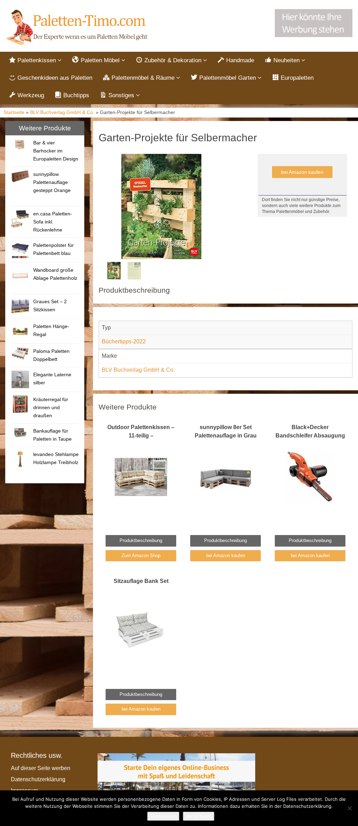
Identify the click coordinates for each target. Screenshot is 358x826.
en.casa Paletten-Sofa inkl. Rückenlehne (52, 222)
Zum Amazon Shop (141, 555)
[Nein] (349, 808)
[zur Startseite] (78, 27)
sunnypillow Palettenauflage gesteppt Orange (52, 182)
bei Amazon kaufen (302, 172)
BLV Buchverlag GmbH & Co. (62, 112)
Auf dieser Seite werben (40, 768)
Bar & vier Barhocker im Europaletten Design (55, 151)
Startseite (13, 112)
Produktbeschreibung (141, 540)
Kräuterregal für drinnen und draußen (50, 407)
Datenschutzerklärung (38, 779)
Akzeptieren (163, 816)
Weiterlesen (199, 816)
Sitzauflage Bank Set (141, 581)
